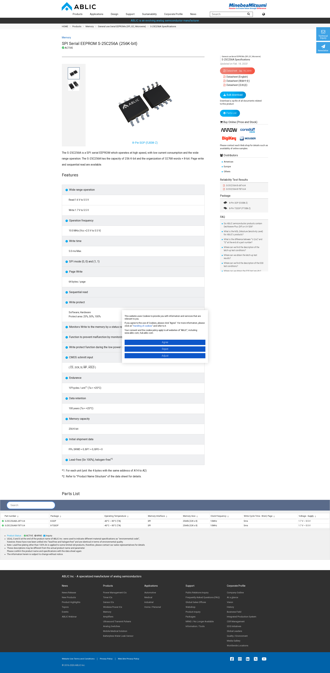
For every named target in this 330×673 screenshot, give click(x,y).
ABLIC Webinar (69, 616)
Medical (148, 597)
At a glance (232, 597)
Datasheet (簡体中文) (238, 81)
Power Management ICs (114, 592)
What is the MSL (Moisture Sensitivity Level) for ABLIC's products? (243, 233)
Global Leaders (234, 631)
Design (114, 14)
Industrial (148, 602)
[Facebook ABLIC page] (232, 659)
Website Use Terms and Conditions (78, 659)
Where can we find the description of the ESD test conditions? (243, 264)
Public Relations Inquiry (197, 592)
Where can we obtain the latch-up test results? (240, 256)
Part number (10, 516)
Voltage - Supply (306, 516)
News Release (69, 592)
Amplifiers (108, 616)
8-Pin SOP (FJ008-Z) (238, 203)
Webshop (190, 607)
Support (130, 14)
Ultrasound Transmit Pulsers (117, 621)
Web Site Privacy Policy (128, 659)
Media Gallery (233, 640)
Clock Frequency (218, 516)
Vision (230, 602)
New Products (69, 597)
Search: (14, 505)
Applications (96, 14)
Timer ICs (107, 597)
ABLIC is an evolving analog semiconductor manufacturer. (165, 20)
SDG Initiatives (234, 626)
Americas (228, 161)
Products (77, 14)
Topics (65, 607)
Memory (90, 26)
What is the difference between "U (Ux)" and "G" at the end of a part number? (243, 241)
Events (65, 612)
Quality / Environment (237, 636)
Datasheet (238, 70)
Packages (190, 616)
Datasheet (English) (237, 76)
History (230, 607)
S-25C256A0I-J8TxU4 (236, 185)
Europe (227, 166)
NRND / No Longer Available (200, 621)
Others (227, 171)
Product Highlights (71, 602)
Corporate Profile (173, 14)
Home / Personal (152, 607)
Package (225, 195)
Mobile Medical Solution (115, 631)
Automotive (150, 592)
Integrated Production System (241, 616)
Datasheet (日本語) (236, 85)
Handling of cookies (142, 326)
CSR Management (236, 621)
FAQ (222, 216)
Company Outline (235, 592)
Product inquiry (193, 612)
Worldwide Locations (237, 645)
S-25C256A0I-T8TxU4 (236, 189)
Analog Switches (111, 626)
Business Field (234, 612)
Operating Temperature (115, 516)
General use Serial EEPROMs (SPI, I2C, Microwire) (122, 26)
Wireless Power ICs (112, 607)
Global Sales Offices (196, 602)
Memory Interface (156, 516)
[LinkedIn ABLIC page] (248, 659)
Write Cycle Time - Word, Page (258, 516)
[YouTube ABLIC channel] (265, 659)
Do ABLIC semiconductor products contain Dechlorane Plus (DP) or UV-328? (243, 225)
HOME (65, 26)
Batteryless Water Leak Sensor (118, 636)
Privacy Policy (106, 659)
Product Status (14, 535)
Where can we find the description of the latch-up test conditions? (241, 249)
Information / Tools (195, 626)
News (193, 14)
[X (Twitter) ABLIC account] (256, 659)
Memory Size (189, 516)
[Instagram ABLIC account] (240, 659)
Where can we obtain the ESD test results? (242, 271)
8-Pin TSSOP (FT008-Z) (240, 208)
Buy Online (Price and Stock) (240, 122)
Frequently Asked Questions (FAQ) (203, 597)
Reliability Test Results (234, 179)
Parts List (231, 113)
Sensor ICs (108, 602)
